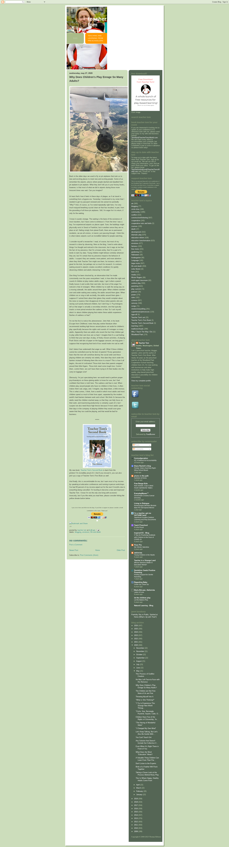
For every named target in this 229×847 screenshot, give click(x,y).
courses (134, 226)
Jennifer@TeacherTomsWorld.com (144, 138)
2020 (136, 645)
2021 (136, 642)
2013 (136, 818)
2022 (136, 639)
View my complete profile (141, 381)
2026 (136, 626)
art (132, 203)
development (136, 232)
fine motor (135, 249)
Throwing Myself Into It (144, 697)
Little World (135, 269)
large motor (135, 263)
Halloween (135, 255)
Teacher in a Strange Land (145, 560)
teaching (134, 326)
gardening (135, 252)
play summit (136, 289)
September (140, 658)
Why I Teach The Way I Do (141, 332)
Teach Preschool (141, 525)
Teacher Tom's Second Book (92, 470)
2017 (136, 805)
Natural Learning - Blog (143, 606)
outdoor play (136, 283)
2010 (136, 828)
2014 (136, 815)
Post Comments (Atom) (89, 555)
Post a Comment (75, 545)
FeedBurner (150, 434)
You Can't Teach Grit (143, 737)
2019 (136, 799)
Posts (137, 445)
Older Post (121, 550)
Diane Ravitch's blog (142, 466)
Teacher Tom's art (138, 317)
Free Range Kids (141, 484)
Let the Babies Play (141, 600)
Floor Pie (138, 545)
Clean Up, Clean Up (141, 584)
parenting (134, 286)
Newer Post (73, 550)
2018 (136, 802)
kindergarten (136, 258)
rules (133, 297)
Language (135, 260)
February (140, 791)
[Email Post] (98, 530)
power (133, 295)
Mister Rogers (136, 277)
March (139, 788)
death (133, 229)
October (139, 654)
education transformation (140, 241)
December (140, 648)
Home (97, 550)
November (140, 651)
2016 (136, 809)
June (138, 668)
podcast (134, 292)
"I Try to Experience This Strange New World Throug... (145, 705)
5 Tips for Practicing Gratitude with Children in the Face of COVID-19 (144, 537)
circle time (135, 209)
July (138, 664)
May (138, 671)
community (135, 212)
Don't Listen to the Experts (146, 763)
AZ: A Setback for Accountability (145, 460)
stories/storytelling (138, 309)
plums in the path (141, 476)
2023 (136, 635)
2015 (136, 812)
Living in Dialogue (141, 503)
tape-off (134, 315)
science (134, 300)
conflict (134, 215)
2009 (136, 831)
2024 (136, 632)
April (138, 785)
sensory (134, 303)
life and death (95, 532)
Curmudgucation (141, 458)
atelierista (138, 553)
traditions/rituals (137, 329)
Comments (139, 449)
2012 (136, 822)
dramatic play (136, 235)
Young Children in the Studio (144, 555)
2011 (136, 825)
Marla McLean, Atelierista (144, 590)
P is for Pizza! (139, 527)
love (133, 272)
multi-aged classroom (139, 280)
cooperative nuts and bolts (141, 223)
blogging (78, 532)
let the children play (142, 598)
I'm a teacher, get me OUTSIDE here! (142, 514)
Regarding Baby (140, 582)
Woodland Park (137, 334)
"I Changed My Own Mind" (146, 728)
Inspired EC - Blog (141, 533)
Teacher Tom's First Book (141, 320)
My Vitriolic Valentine (141, 547)
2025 (136, 629)
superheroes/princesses (140, 312)
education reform (137, 238)
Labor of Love (139, 592)
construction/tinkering (139, 218)
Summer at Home (140, 478)
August (139, 661)
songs (133, 306)
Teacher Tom (97, 22)
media (133, 275)
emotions (85, 532)
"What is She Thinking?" (145, 700)
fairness (134, 246)
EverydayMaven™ (141, 493)
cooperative (135, 221)
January (139, 795)
